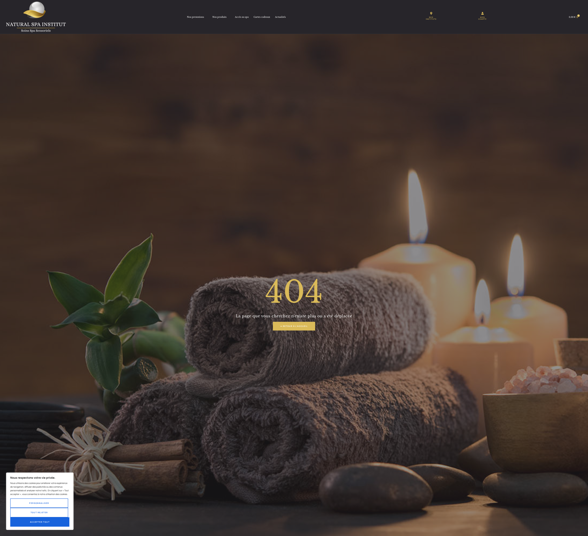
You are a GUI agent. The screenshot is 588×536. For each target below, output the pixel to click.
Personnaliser (39, 503)
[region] (40, 501)
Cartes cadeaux (262, 17)
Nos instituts (431, 18)
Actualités (280, 17)
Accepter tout (40, 522)
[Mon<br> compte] (482, 13)
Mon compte (482, 18)
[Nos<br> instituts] (431, 13)
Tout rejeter (39, 512)
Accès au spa (242, 17)
